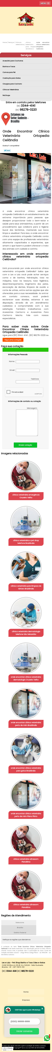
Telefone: (35, 379)
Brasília (20, 927)
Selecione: (20, 922)
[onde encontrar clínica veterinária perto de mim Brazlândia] (26, 702)
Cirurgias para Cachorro (12, 84)
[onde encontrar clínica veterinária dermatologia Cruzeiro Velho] (26, 657)
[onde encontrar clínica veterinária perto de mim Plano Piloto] (26, 793)
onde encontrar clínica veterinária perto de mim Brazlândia (26, 723)
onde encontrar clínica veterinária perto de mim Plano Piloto (26, 815)
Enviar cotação (25, 445)
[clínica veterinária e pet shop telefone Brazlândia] (26, 520)
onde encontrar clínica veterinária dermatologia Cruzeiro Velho (26, 678)
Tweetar (7, 150)
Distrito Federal (20, 932)
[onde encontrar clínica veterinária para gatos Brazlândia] (26, 748)
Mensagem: (32, 408)
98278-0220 (28, 110)
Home (26, 992)
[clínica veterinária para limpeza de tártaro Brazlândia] (26, 566)
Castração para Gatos (12, 78)
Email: (13, 370)
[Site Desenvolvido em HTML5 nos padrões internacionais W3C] (7, 1050)
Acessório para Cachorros (13, 61)
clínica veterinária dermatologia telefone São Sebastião (26, 632)
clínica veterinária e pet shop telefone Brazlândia (26, 541)
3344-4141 (28, 106)
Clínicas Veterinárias (11, 90)
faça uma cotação (13, 340)
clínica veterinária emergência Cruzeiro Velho (26, 496)
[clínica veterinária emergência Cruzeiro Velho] (26, 475)
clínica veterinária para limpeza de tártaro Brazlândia (26, 587)
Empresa (26, 1000)
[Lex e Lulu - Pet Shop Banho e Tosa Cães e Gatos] (26, 14)
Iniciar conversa (24, 1031)
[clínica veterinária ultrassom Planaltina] (26, 839)
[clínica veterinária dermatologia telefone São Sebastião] (26, 611)
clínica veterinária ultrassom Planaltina (25, 860)
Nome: (12, 361)
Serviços (26, 55)
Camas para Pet (9, 72)
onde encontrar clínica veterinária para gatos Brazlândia (26, 769)
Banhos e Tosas (9, 66)
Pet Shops (6, 95)
